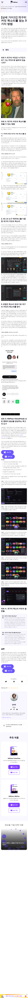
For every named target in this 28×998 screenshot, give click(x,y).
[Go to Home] (14, 2)
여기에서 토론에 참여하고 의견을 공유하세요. (14, 725)
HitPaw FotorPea (14, 758)
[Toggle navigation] (26, 2)
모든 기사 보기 (6, 717)
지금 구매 (14, 767)
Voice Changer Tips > (10, 6)
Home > (3, 6)
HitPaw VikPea (14, 796)
